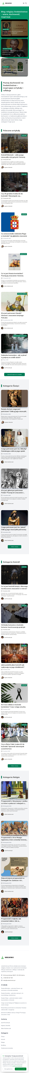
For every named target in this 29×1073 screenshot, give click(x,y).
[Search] (26, 3)
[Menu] (23, 3)
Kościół (3, 1039)
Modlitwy (3, 1045)
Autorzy (4, 1019)
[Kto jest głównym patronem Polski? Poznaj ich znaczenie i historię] (14, 478)
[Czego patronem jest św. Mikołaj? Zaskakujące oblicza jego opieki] (14, 438)
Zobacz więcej (14, 546)
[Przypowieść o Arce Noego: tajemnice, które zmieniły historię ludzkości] (14, 828)
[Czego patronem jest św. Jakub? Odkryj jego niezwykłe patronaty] (14, 517)
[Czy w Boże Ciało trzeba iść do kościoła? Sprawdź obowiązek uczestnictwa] (14, 732)
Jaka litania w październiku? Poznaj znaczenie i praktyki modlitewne (13, 71)
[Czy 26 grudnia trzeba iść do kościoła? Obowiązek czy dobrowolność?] (14, 182)
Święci (3, 1036)
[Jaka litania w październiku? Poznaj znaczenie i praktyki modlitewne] (14, 67)
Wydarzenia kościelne (7, 1048)
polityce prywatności (17, 1065)
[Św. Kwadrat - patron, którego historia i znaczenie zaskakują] (14, 48)
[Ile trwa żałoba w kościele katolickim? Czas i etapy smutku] (14, 693)
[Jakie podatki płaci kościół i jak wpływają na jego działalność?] (14, 653)
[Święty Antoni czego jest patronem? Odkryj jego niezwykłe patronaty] (14, 398)
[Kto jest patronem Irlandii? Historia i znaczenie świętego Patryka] (14, 301)
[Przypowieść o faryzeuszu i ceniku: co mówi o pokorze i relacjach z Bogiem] (14, 790)
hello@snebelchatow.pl (9, 980)
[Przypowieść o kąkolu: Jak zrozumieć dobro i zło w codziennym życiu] (14, 907)
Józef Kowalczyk (8, 850)
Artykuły (4, 985)
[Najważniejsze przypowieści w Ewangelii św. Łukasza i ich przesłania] (14, 866)
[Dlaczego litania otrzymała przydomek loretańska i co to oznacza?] (14, 28)
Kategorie (4, 1033)
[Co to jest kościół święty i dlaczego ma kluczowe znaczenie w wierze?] (14, 574)
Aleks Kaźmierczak (9, 462)
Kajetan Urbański (9, 422)
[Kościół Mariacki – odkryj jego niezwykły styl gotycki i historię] (14, 143)
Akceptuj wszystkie (20, 1069)
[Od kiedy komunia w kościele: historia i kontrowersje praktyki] (14, 613)
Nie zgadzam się (8, 1069)
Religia (3, 1042)
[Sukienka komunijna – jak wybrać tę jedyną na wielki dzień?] (14, 343)
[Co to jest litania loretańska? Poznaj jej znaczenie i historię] (14, 262)
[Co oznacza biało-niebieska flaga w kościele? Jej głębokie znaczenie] (14, 222)
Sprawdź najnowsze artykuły (14, 374)
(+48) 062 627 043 (8, 978)
